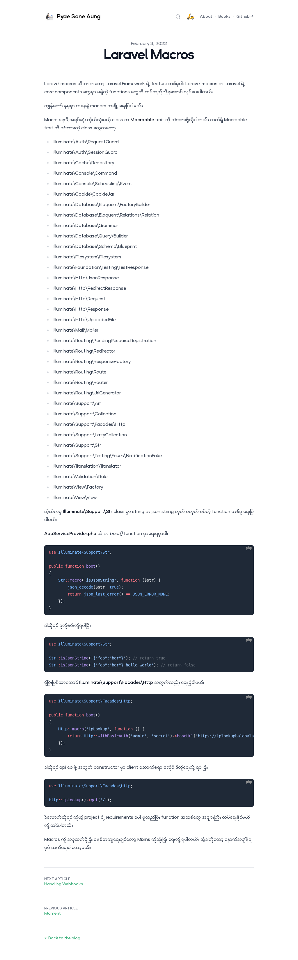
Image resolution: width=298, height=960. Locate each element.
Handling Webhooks (63, 884)
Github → (245, 16)
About (206, 16)
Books (224, 16)
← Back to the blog (62, 938)
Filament (52, 913)
